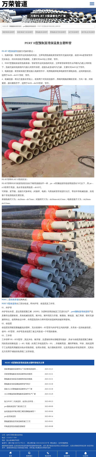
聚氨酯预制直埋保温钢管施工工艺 (17, 421)
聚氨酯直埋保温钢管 (58, 32)
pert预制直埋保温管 (29, 26)
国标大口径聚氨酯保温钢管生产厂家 (18, 389)
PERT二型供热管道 (10, 300)
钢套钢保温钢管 (8, 32)
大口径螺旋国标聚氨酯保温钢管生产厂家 (20, 394)
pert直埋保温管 (10, 416)
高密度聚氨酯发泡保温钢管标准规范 (18, 374)
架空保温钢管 (73, 32)
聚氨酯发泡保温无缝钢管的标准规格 (18, 379)
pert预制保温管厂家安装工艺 (15, 406)
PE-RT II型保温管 (9, 51)
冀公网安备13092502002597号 (38, 443)
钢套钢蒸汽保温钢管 (25, 32)
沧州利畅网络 (63, 443)
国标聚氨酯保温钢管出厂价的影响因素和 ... (21, 369)
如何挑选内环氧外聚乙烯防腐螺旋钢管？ (20, 411)
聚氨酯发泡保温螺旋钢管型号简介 (17, 384)
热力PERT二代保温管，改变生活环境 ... (19, 401)
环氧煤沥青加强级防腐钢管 (14, 426)
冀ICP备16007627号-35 (16, 443)
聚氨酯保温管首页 (16, 26)
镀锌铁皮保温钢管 (88, 32)
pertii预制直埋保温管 (80, 311)
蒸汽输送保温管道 (53, 446)
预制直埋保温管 (80, 446)
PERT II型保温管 (9, 304)
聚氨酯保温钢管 (41, 32)
